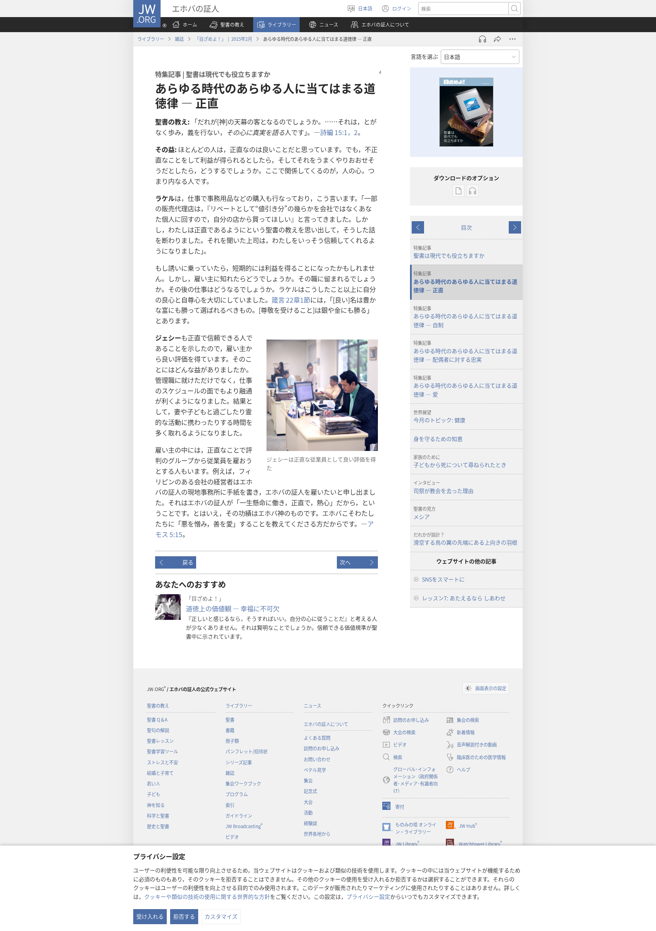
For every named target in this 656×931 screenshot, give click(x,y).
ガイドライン (239, 815)
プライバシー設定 (368, 896)
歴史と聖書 (158, 826)
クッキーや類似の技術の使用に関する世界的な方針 (207, 896)
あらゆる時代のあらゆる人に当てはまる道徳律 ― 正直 (465, 282)
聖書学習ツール (162, 751)
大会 (308, 802)
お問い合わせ (317, 759)
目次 (466, 227)
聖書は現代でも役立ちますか (448, 252)
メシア (424, 512)
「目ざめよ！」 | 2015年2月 (223, 39)
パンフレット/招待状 (247, 751)
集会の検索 (462, 720)
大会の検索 (398, 732)
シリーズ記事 (239, 762)
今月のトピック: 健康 (439, 416)
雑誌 (179, 39)
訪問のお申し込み (321, 748)
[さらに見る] (512, 39)
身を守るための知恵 (438, 439)
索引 (230, 805)
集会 (308, 780)
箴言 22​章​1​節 (291, 300)
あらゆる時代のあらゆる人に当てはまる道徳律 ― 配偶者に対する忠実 (465, 351)
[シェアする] (497, 39)
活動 (308, 812)
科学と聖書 (158, 815)
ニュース (312, 705)
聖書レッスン (160, 740)
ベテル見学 (315, 770)
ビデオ (232, 837)
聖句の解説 (158, 730)
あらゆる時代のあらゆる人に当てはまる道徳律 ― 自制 (465, 317)
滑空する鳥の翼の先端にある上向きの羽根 (465, 538)
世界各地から (317, 833)
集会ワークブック (243, 783)
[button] (227, 24)
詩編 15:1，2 (339, 132)
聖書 (230, 719)
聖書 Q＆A (157, 719)
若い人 (153, 783)
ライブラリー (150, 39)
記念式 (310, 791)
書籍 (230, 730)
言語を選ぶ (424, 56)
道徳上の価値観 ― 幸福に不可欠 (232, 608)
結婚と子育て (160, 773)
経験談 (310, 823)
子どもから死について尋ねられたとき (459, 461)
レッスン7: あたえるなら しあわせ (464, 598)
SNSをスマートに (443, 579)
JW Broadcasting (244, 826)
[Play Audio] (482, 39)
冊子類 (232, 740)
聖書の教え (158, 705)
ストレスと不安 (162, 762)
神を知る (156, 805)
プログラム (237, 794)
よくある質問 (317, 737)
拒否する (184, 916)
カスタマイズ (221, 916)
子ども (153, 794)
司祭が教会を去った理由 (443, 486)
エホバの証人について (326, 724)
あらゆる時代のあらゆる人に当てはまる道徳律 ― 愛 (465, 386)
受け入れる (150, 916)
